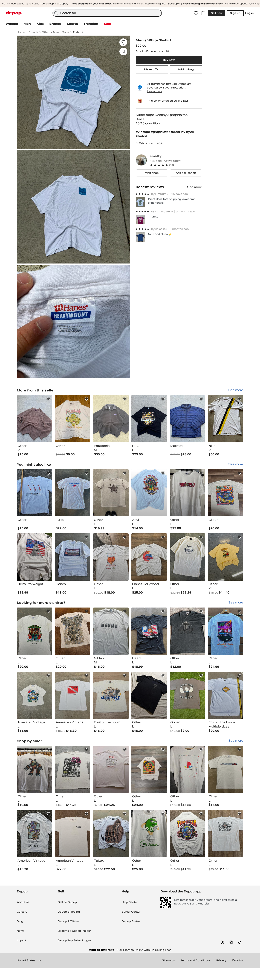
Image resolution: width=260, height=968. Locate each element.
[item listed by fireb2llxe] (149, 493)
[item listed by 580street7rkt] (34, 631)
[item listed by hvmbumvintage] (225, 833)
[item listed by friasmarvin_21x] (111, 493)
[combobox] (107, 13)
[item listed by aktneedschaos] (187, 557)
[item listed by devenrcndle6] (72, 769)
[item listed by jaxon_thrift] (187, 833)
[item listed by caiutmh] (72, 833)
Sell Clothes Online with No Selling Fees (144, 950)
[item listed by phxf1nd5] (225, 557)
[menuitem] (12, 24)
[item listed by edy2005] (149, 769)
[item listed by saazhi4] (111, 557)
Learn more (154, 91)
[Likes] (196, 13)
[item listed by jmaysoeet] (149, 557)
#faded (141, 136)
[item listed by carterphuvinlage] (187, 769)
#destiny (178, 132)
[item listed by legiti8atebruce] (34, 833)
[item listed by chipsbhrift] (225, 631)
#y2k (190, 132)
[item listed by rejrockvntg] (72, 557)
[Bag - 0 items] (203, 13)
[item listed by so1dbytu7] (225, 695)
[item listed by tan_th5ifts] (111, 695)
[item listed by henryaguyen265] (72, 631)
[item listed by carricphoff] (34, 557)
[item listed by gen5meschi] (72, 493)
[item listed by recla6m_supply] (111, 631)
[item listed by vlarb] (187, 631)
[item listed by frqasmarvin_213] (225, 769)
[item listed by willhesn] (187, 493)
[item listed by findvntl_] (72, 695)
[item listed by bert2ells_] (187, 695)
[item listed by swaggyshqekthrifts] (149, 631)
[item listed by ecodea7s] (149, 833)
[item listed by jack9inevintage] (111, 769)
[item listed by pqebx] (149, 695)
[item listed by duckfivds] (34, 493)
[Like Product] (48, 399)
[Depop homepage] (14, 13)
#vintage (143, 132)
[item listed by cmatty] (34, 418)
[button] (176, 165)
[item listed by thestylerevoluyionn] (34, 695)
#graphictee (161, 132)
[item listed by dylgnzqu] (34, 769)
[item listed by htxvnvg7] (111, 833)
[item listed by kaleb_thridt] (225, 493)
